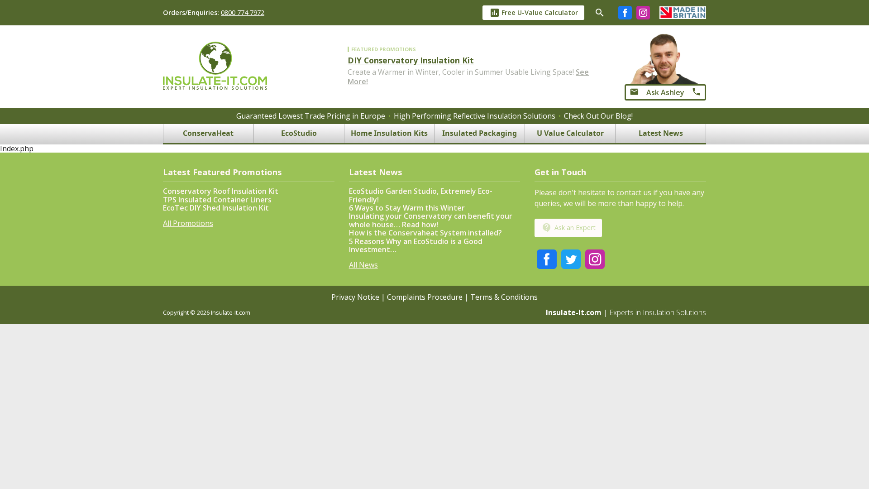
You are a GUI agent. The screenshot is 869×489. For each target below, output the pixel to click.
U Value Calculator (570, 133)
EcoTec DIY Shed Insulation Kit (216, 208)
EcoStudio (299, 133)
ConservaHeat (208, 133)
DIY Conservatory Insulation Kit (411, 60)
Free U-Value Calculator (533, 12)
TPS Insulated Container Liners (217, 200)
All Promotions (188, 223)
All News (363, 265)
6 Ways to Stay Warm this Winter (407, 208)
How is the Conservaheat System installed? (425, 233)
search (599, 12)
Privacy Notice (355, 297)
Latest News (661, 133)
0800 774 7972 (242, 12)
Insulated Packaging (479, 133)
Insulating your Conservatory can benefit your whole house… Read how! (430, 220)
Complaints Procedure (425, 297)
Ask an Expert (568, 227)
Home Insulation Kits (389, 133)
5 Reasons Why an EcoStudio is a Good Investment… (415, 245)
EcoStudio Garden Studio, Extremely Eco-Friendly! (420, 195)
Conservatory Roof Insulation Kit (220, 191)
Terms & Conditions (504, 297)
